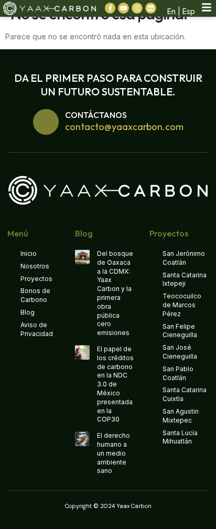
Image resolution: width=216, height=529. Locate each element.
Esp (188, 11)
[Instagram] (137, 8)
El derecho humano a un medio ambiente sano (113, 452)
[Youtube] (123, 8)
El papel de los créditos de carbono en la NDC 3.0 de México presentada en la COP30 (115, 384)
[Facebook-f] (110, 8)
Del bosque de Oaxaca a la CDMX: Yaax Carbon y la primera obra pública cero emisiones (115, 293)
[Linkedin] (150, 8)
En (171, 11)
